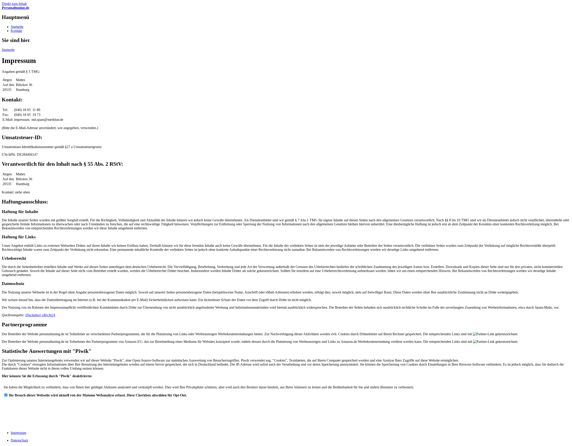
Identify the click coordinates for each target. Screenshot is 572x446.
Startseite (17, 27)
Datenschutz (19, 440)
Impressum (18, 433)
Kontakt (16, 31)
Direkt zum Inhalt (14, 4)
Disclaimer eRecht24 (40, 315)
